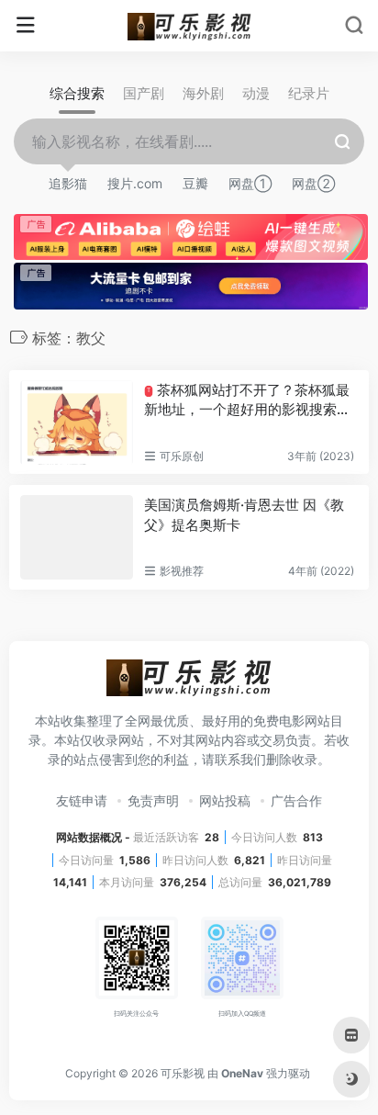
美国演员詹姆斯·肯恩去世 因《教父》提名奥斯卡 (244, 514)
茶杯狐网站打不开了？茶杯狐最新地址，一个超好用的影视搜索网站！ (247, 400)
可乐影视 (183, 1073)
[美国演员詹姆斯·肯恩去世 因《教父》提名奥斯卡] (76, 537)
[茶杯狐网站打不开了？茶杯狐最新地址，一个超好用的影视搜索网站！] (76, 422)
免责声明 (153, 800)
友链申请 (81, 800)
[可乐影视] (189, 25)
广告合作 (296, 800)
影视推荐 (182, 571)
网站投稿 (224, 800)
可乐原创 (182, 456)
